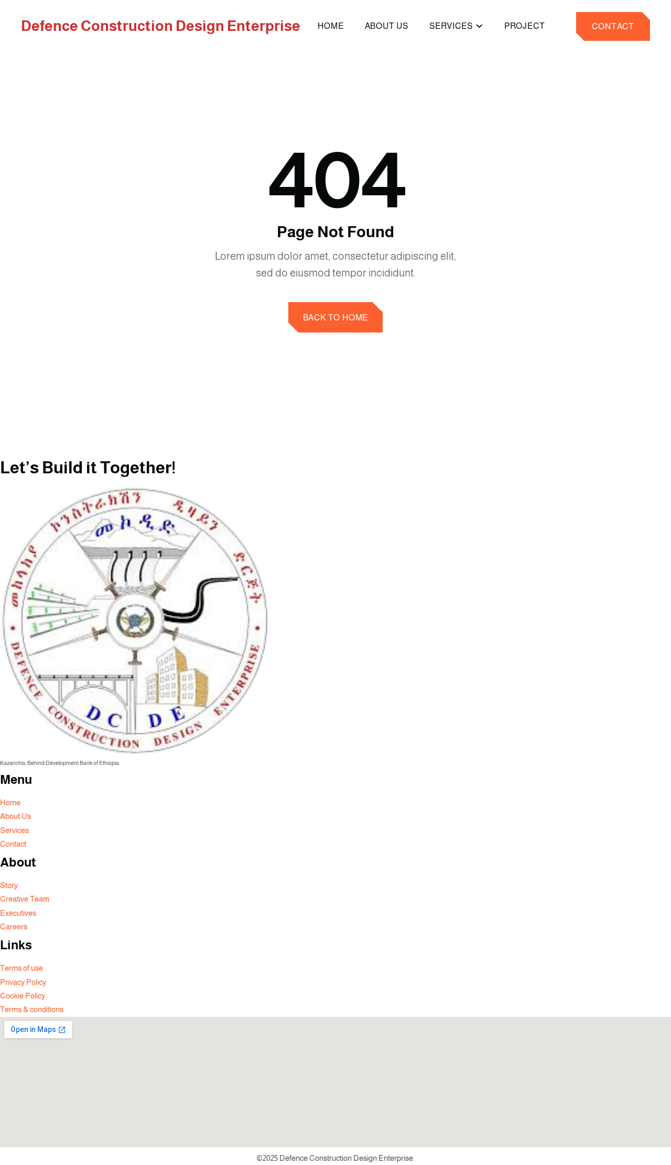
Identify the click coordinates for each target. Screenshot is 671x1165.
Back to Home (336, 317)
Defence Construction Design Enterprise (160, 26)
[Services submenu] (479, 25)
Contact (613, 26)
